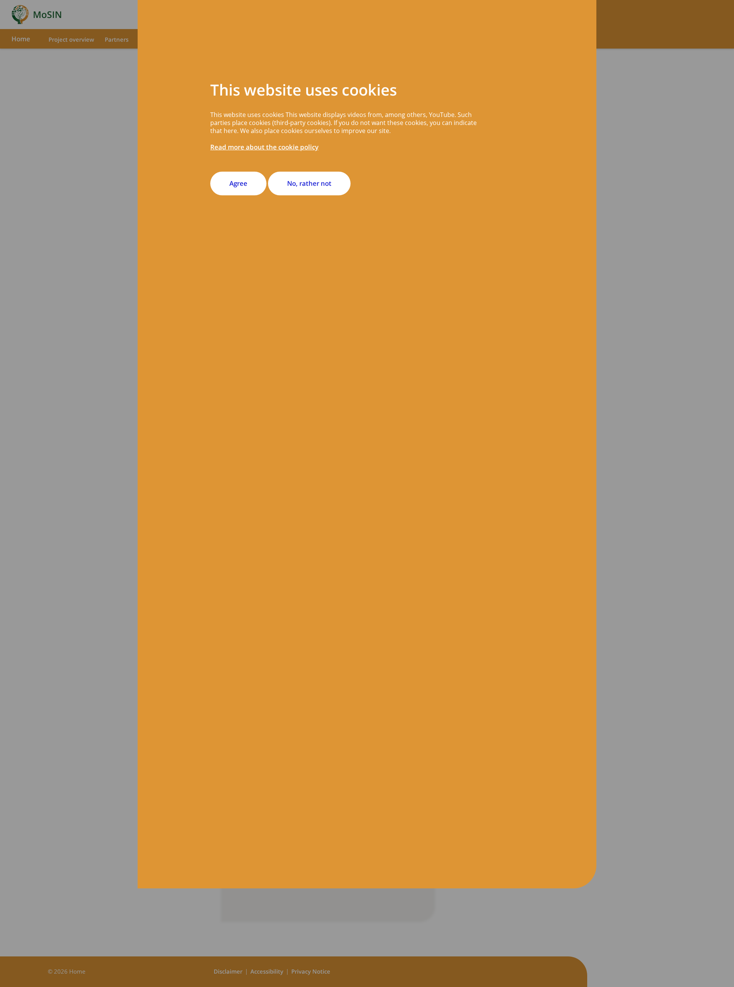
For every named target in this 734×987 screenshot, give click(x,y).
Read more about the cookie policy (264, 147)
